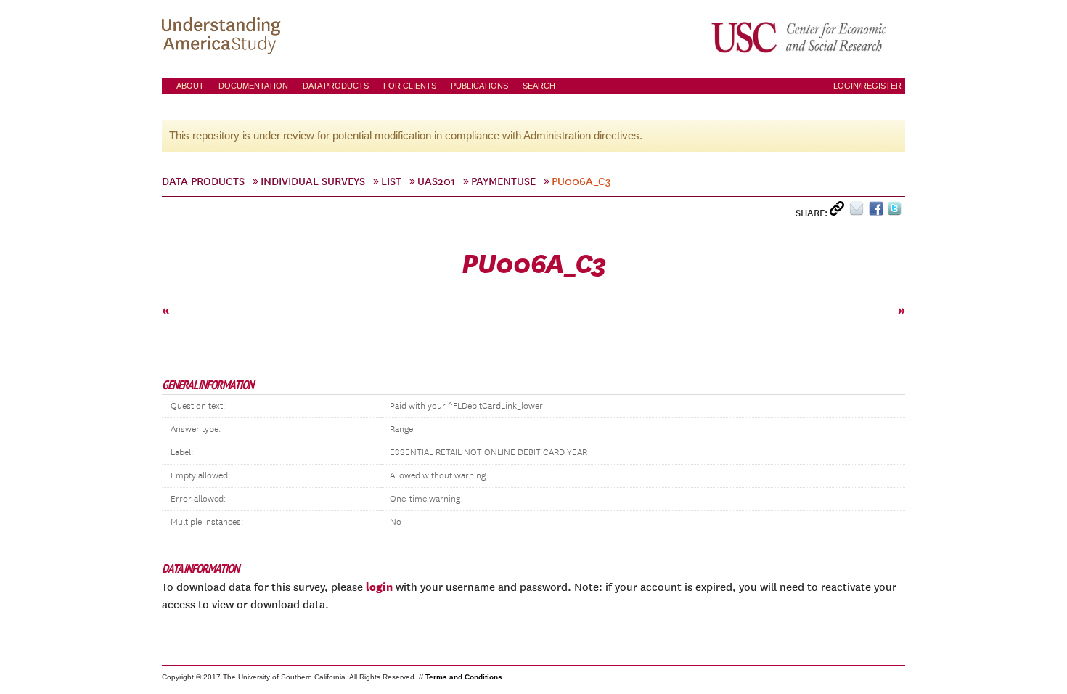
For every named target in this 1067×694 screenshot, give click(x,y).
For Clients (409, 85)
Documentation (253, 85)
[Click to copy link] (839, 212)
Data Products (336, 85)
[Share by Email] (859, 212)
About (190, 85)
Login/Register (867, 85)
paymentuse (503, 181)
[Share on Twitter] (896, 212)
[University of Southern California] (800, 37)
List (391, 181)
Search (539, 85)
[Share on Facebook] (878, 212)
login (379, 586)
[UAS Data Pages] (223, 37)
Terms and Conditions (463, 677)
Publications (479, 85)
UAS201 (436, 181)
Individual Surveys (313, 181)
